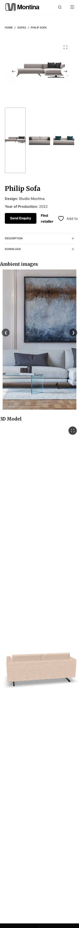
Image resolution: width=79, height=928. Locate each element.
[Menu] (72, 7)
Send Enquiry (20, 218)
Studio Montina (32, 198)
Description (14, 238)
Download (13, 249)
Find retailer (47, 218)
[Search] (59, 7)
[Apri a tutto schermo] (72, 430)
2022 (43, 206)
